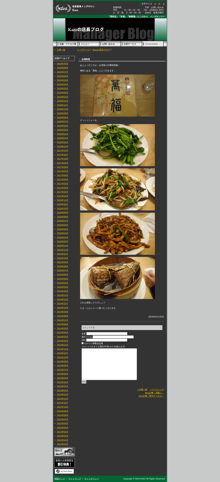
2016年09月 (62, 212)
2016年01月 (62, 245)
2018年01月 (62, 146)
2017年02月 (62, 192)
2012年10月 (62, 407)
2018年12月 (62, 101)
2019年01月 (62, 97)
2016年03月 (62, 237)
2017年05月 (62, 179)
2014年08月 (62, 316)
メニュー (85, 44)
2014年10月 (62, 307)
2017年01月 (62, 196)
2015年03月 (62, 287)
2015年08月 (62, 266)
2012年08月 (62, 415)
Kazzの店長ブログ (101, 50)
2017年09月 (62, 163)
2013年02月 (62, 390)
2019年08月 (62, 68)
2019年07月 (62, 72)
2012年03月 (62, 436)
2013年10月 (62, 357)
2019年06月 (62, 76)
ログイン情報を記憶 (93, 343)
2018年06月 (62, 126)
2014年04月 (62, 332)
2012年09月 (62, 411)
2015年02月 (62, 291)
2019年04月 (62, 84)
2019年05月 (62, 80)
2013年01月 (62, 394)
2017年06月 (62, 175)
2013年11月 (62, 353)
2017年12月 (62, 150)
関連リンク (60, 479)
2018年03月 (62, 138)
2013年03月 (62, 386)
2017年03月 (62, 188)
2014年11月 (62, 303)
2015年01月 (62, 295)
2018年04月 (62, 134)
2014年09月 (62, 312)
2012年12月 (62, 398)
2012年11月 (62, 403)
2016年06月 (62, 225)
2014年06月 (62, 324)
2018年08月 (62, 117)
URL (84, 340)
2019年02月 (62, 92)
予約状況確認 (151, 44)
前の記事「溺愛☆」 (154, 393)
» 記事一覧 (142, 389)
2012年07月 (62, 419)
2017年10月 (62, 159)
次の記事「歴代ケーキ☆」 (151, 396)
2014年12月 (62, 299)
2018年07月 (62, 121)
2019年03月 (62, 88)
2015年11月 (62, 254)
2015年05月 (62, 279)
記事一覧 (61, 50)
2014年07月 (62, 320)
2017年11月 (62, 154)
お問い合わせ (108, 44)
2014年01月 (62, 345)
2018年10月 (62, 109)
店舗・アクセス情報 (67, 45)
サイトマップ (74, 479)
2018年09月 (62, 113)
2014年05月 (62, 328)
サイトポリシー (91, 479)
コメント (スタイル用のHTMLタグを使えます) (103, 346)
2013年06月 (62, 374)
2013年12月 (62, 349)
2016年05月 (62, 229)
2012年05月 (62, 427)
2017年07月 (62, 171)
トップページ (83, 50)
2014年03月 (62, 336)
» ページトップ (157, 389)
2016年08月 (62, 217)
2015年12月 (62, 250)
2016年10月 (62, 208)
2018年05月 (62, 130)
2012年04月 (62, 432)
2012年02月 (62, 440)
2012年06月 (62, 423)
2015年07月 (62, 270)
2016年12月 (62, 200)
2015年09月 (62, 262)
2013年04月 (62, 382)
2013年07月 (62, 370)
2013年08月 (62, 365)
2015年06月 (62, 274)
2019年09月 (62, 63)
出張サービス (130, 44)
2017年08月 (62, 167)
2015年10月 (62, 258)
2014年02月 (62, 341)
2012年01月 (62, 444)
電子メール (87, 337)
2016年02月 (62, 241)
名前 (84, 333)
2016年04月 (62, 233)
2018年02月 (62, 142)
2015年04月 (62, 283)
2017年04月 (62, 183)
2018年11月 (62, 105)
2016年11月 (62, 204)
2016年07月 (62, 221)
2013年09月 (62, 361)
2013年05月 (62, 378)
